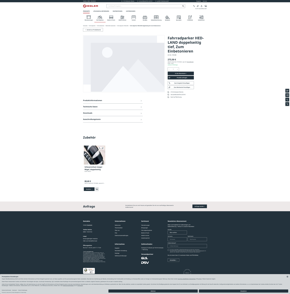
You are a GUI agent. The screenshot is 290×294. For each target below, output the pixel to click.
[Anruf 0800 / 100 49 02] (287, 100)
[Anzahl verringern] (169, 69)
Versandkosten (190, 62)
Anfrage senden (199, 206)
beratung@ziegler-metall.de (90, 238)
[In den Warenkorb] (96, 189)
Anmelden (173, 260)
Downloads (87, 113)
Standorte (89, 225)
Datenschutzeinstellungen (121, 235)
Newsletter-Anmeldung (121, 250)
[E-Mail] (287, 95)
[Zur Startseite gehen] (90, 6)
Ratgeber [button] (198, 1)
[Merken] (198, 6)
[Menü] (94, 269)
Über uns (117, 230)
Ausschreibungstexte (92, 119)
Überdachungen (145, 225)
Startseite (85, 25)
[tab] (88, 18)
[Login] (201, 6)
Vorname (170, 236)
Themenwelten (118, 227)
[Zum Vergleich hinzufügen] (99, 148)
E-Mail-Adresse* (172, 243)
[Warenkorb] (205, 6)
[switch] (91, 272)
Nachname (190, 236)
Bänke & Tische (145, 233)
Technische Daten (90, 106)
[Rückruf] (287, 104)
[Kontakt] (287, 91)
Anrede (169, 229)
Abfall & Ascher (145, 235)
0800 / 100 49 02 (87, 232)
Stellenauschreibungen (121, 255)
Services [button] (205, 1)
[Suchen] (183, 6)
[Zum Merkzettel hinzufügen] (102, 148)
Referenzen (118, 225)
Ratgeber (117, 248)
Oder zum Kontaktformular (90, 241)
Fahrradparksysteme (146, 230)
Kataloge (117, 253)
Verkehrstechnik (145, 238)
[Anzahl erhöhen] (177, 69)
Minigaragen (144, 227)
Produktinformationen (92, 100)
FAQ (116, 233)
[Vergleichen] (194, 6)
